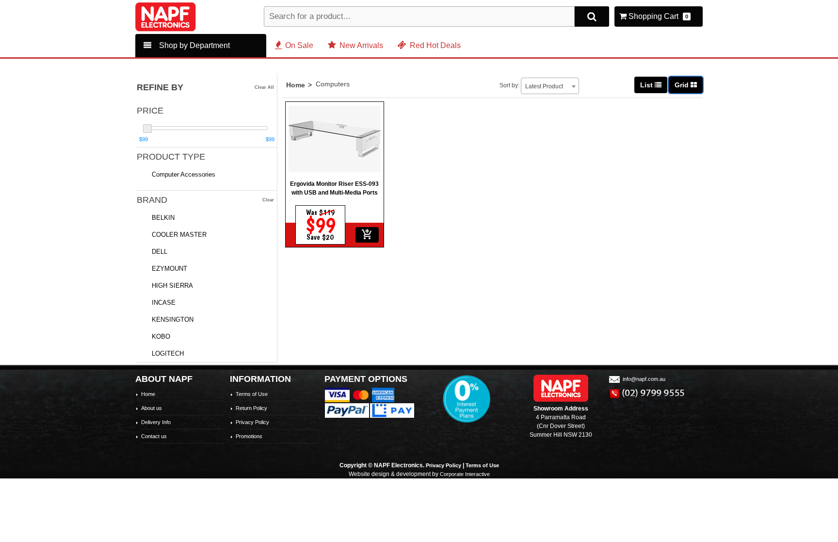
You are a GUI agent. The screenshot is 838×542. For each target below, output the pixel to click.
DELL (159, 251)
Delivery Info (156, 422)
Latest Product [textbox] (544, 86)
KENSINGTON (172, 319)
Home (295, 85)
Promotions (249, 436)
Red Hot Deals (435, 45)
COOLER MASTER (179, 234)
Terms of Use (252, 394)
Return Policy (251, 408)
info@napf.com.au (644, 379)
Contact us (154, 436)
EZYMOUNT (169, 268)
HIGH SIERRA (172, 285)
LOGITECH (168, 353)
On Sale (299, 45)
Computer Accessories (183, 174)
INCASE (164, 302)
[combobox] (550, 86)
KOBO (161, 336)
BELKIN (163, 217)
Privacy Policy (252, 422)
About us (151, 408)
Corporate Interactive (465, 474)
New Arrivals (361, 45)
